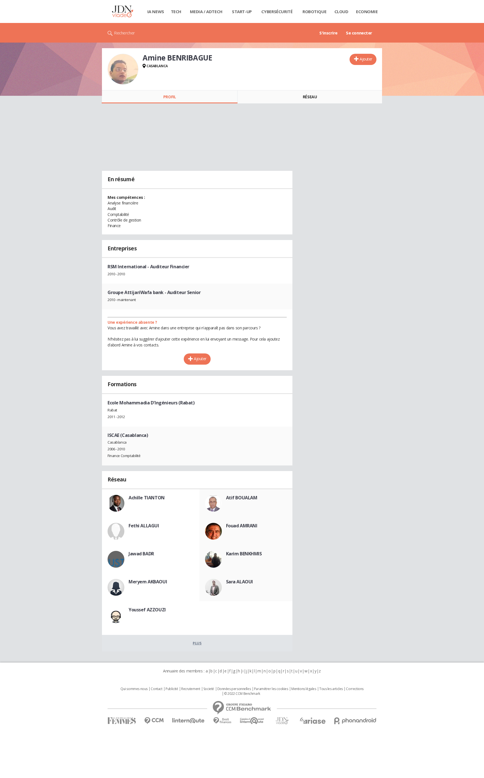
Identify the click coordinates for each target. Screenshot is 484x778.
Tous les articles (331, 689)
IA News (155, 11)
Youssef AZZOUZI (147, 610)
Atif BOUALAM (241, 498)
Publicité (172, 689)
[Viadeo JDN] (282, 720)
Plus (197, 643)
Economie (367, 11)
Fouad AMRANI (241, 526)
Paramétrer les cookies (271, 689)
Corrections (354, 689)
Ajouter (366, 59)
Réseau (310, 96)
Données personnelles (234, 689)
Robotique (314, 11)
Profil (169, 96)
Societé (208, 689)
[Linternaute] (188, 720)
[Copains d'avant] (252, 720)
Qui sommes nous (134, 689)
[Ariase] (312, 721)
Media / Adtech (206, 11)
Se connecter (359, 33)
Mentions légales (303, 689)
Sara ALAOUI (239, 582)
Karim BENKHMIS (244, 554)
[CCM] (154, 720)
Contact (156, 689)
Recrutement (190, 689)
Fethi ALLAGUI (144, 526)
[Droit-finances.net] (222, 720)
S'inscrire (328, 33)
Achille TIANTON (147, 498)
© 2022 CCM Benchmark (242, 694)
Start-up (242, 11)
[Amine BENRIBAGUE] (123, 69)
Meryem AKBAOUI (148, 582)
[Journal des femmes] (122, 720)
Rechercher (124, 33)
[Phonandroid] (355, 720)
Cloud (341, 11)
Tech (176, 11)
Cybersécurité (277, 11)
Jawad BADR (141, 554)
